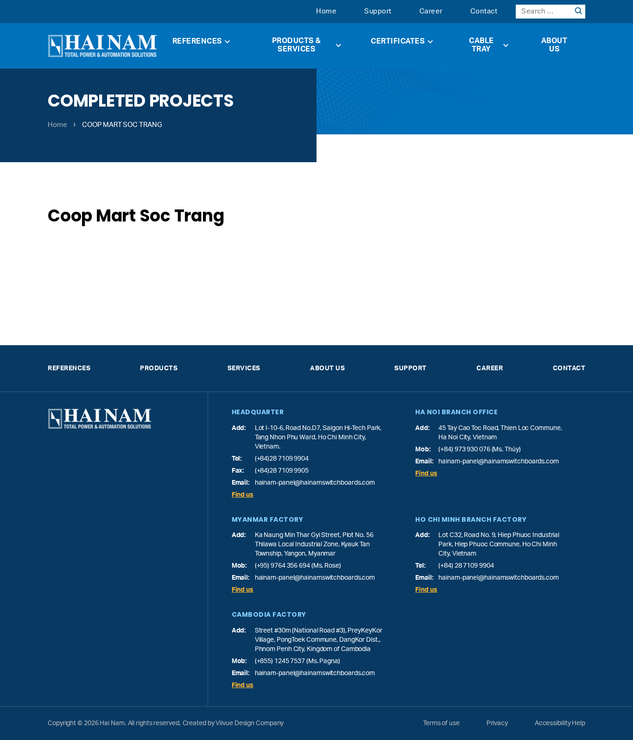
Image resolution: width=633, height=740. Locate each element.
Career (431, 11)
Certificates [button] (397, 41)
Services (244, 368)
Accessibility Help (560, 723)
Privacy (497, 723)
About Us (554, 45)
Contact (484, 11)
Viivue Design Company (249, 723)
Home (326, 11)
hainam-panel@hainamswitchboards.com (315, 483)
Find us (242, 495)
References (197, 41)
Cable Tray (481, 45)
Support (378, 11)
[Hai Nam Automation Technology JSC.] (103, 45)
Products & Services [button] (296, 45)
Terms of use (441, 723)
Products (158, 368)
